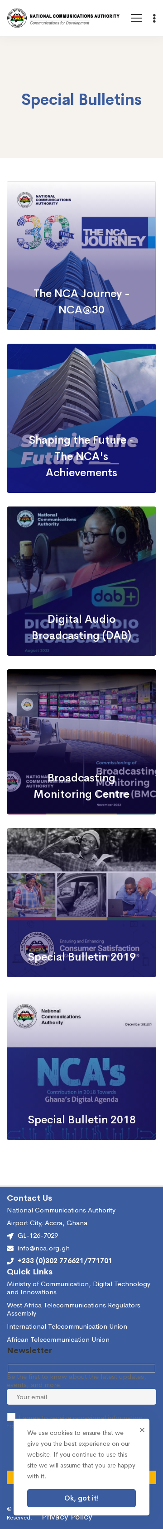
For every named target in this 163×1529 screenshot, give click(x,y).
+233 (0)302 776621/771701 (65, 1261)
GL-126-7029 (38, 1235)
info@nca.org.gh (44, 1248)
